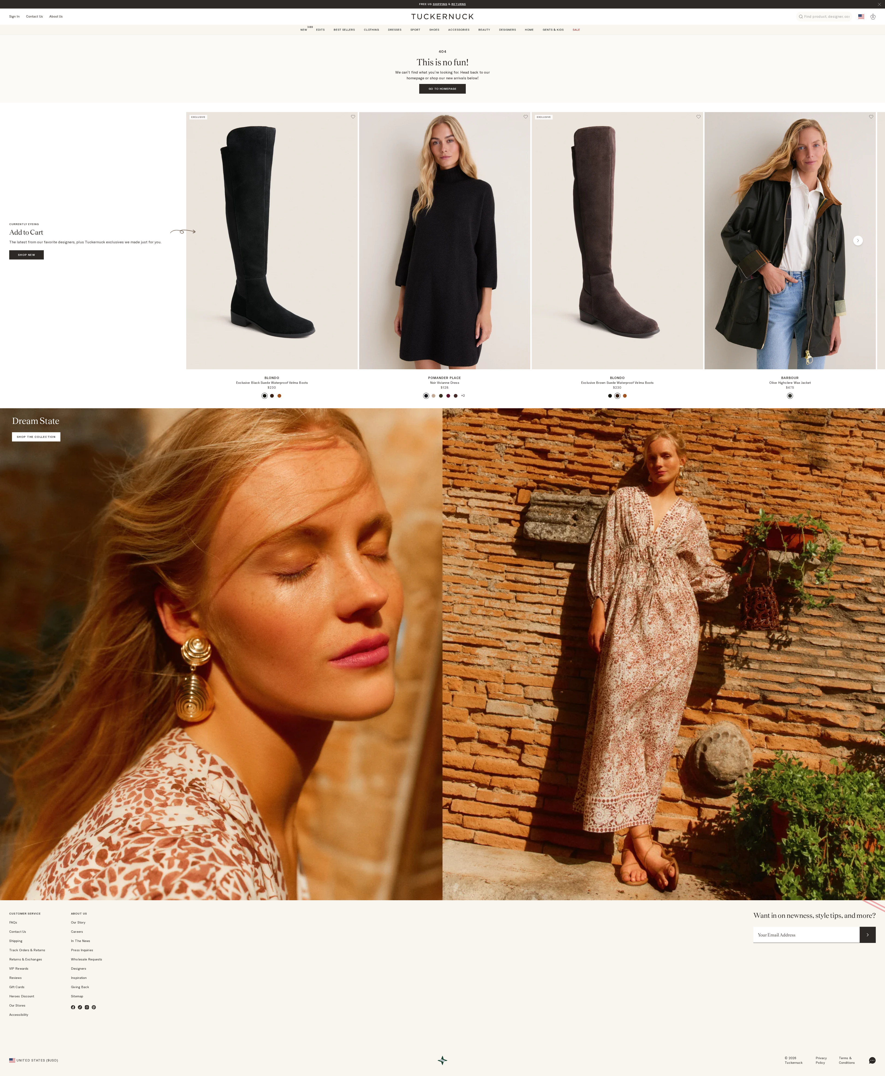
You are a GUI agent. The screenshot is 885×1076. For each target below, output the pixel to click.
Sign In (14, 16)
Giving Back (80, 987)
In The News (80, 941)
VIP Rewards (18, 968)
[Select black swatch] (264, 396)
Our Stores (17, 1005)
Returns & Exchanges (25, 959)
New (304, 29)
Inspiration (79, 978)
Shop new (26, 254)
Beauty (484, 29)
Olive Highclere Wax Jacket (790, 383)
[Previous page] (204, 240)
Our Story (78, 922)
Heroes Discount (21, 996)
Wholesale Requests (86, 959)
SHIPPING (440, 4)
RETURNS (458, 4)
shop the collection (36, 436)
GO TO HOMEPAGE (443, 88)
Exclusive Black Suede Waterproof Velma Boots (272, 383)
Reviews (15, 978)
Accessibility (18, 1015)
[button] (272, 371)
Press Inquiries (82, 950)
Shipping (15, 941)
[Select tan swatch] (279, 396)
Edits (320, 29)
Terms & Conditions (847, 1060)
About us (79, 913)
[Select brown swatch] (272, 396)
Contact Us (34, 16)
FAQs (13, 922)
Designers (507, 29)
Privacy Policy (821, 1060)
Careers (77, 932)
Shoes (434, 29)
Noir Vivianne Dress (444, 383)
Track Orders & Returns (27, 950)
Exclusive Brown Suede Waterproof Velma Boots (617, 383)
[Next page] (355, 376)
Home (529, 29)
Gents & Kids (553, 29)
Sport (415, 29)
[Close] (879, 4)
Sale (576, 29)
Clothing (371, 29)
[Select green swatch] (441, 396)
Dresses (394, 29)
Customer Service (25, 913)
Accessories (458, 29)
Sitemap (77, 996)
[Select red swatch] (448, 396)
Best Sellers (344, 29)
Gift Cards (16, 987)
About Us (56, 16)
